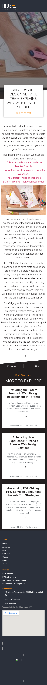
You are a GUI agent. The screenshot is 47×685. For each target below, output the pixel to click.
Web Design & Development (14, 580)
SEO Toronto (7, 574)
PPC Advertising (9, 577)
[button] (44, 6)
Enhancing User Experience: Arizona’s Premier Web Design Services (23, 442)
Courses (6, 554)
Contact (5, 560)
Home (4, 543)
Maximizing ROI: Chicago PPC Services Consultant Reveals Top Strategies (23, 492)
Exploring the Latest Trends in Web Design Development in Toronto (23, 393)
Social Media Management (13, 584)
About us (6, 547)
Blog (4, 550)
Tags (4, 564)
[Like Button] (21, 356)
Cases (5, 557)
